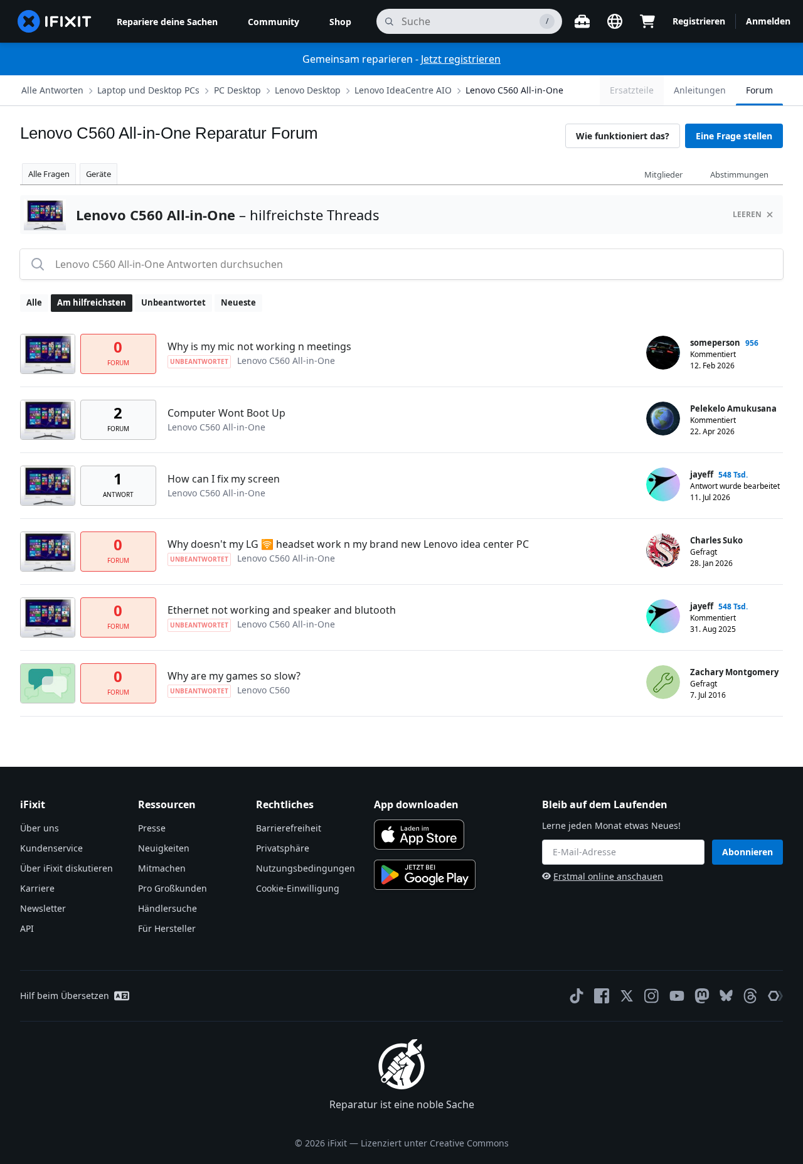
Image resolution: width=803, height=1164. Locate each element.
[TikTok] (576, 995)
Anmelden (768, 21)
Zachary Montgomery (734, 672)
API (27, 928)
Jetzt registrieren (461, 59)
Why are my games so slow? (234, 676)
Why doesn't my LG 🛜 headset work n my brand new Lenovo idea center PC (348, 544)
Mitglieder (663, 174)
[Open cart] (647, 21)
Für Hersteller (167, 928)
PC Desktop (237, 90)
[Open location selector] (614, 21)
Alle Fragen (49, 173)
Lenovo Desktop (308, 90)
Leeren (747, 214)
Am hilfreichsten (91, 302)
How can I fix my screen (224, 479)
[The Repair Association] (775, 995)
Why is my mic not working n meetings (259, 346)
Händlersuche (167, 908)
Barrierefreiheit (288, 828)
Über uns (39, 828)
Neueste (238, 302)
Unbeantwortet (173, 302)
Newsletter (43, 908)
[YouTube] (676, 995)
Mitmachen (162, 868)
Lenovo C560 (263, 690)
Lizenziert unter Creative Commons (435, 1143)
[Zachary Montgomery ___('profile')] (663, 682)
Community (273, 22)
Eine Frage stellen (734, 136)
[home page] (55, 21)
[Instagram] (651, 995)
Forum (759, 90)
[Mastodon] (702, 995)
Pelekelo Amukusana (733, 408)
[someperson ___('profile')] (663, 353)
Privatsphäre (282, 848)
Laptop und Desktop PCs (148, 90)
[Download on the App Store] (419, 835)
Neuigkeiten (163, 848)
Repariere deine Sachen (167, 22)
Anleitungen (700, 90)
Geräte (98, 173)
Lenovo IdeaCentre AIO (403, 90)
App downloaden (416, 804)
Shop (340, 22)
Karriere (37, 888)
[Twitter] (626, 995)
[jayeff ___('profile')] (663, 484)
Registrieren (699, 21)
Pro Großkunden (172, 888)
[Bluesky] (726, 995)
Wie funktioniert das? (622, 136)
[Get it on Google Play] (425, 875)
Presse (152, 828)
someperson (715, 342)
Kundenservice (51, 848)
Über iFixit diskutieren (66, 868)
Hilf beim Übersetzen (64, 995)
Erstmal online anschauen (608, 876)
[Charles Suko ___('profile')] (663, 550)
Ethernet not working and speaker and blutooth (282, 610)
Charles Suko (716, 540)
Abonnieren (747, 852)
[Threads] (750, 995)
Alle (34, 302)
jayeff (701, 474)
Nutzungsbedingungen (305, 868)
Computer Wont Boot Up (226, 413)
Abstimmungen (739, 174)
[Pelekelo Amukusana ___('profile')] (663, 418)
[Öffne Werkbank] (582, 21)
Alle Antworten (52, 90)
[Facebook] (601, 995)
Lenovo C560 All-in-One (514, 90)
